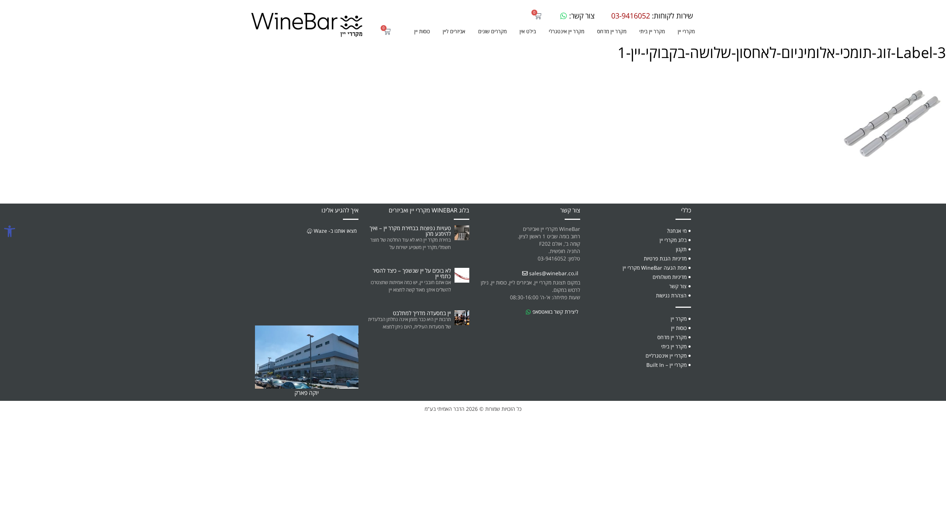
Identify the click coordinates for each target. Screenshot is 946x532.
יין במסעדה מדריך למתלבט (422, 313)
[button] (492, 31)
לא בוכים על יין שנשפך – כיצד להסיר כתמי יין (411, 273)
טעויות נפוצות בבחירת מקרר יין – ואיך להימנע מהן (410, 230)
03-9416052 (630, 16)
